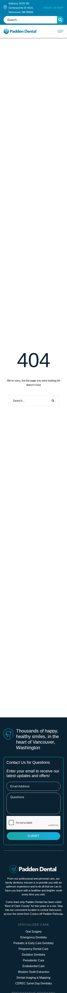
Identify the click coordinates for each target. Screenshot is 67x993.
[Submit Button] (60, 20)
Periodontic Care (33, 960)
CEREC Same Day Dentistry (33, 983)
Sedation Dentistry (33, 954)
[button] (60, 31)
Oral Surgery (34, 931)
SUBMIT (33, 835)
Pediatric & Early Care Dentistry (33, 943)
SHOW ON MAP (53, 7)
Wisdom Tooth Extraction (33, 971)
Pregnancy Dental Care (33, 948)
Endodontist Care (34, 966)
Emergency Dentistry (33, 937)
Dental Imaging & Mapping (33, 977)
